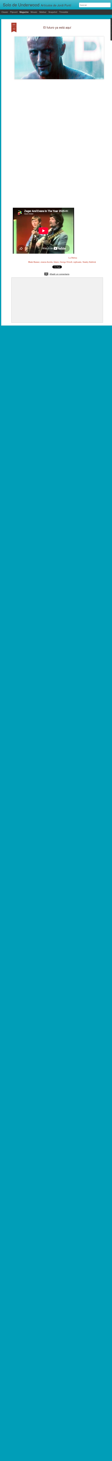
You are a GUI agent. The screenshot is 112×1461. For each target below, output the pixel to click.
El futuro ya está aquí (57, 27)
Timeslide (63, 12)
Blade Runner (33, 262)
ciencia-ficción (46, 262)
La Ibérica (73, 257)
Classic (4, 12)
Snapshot (52, 12)
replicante (77, 262)
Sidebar (42, 12)
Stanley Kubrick (89, 262)
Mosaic (34, 12)
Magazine (24, 12)
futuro (56, 262)
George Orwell (66, 262)
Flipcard (14, 12)
